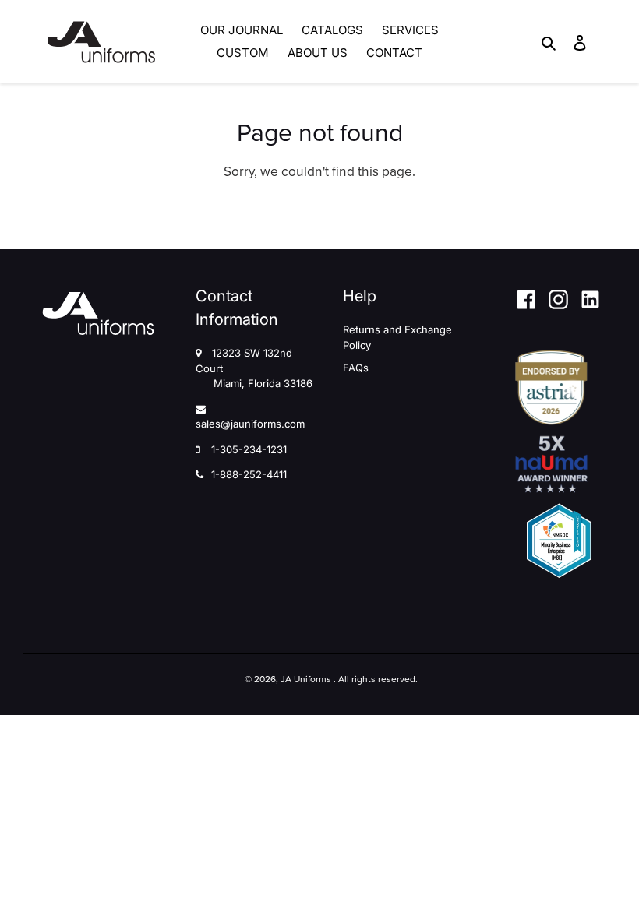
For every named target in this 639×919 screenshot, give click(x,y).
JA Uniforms (306, 679)
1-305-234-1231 (249, 449)
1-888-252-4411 (249, 474)
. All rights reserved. (376, 679)
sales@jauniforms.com (250, 423)
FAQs (356, 367)
